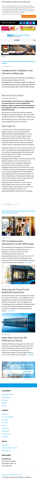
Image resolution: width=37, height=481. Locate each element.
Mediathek (5, 437)
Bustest (4, 425)
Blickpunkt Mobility (8, 394)
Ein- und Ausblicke (7, 417)
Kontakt (4, 403)
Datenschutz (13, 475)
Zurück (16, 204)
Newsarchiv (5, 400)
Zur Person (5, 420)
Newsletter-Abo (6, 451)
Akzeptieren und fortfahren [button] (28, 16)
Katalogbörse (6, 397)
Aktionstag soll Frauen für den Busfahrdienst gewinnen (15, 291)
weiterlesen (29, 262)
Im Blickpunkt (6, 434)
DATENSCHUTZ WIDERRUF (27, 375)
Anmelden (27, 372)
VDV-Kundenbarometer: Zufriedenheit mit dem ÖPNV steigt (17, 242)
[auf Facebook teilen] (2, 204)
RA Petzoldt (5, 431)
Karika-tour (5, 428)
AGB (20, 475)
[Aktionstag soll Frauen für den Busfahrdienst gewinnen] (18, 274)
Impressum (5, 475)
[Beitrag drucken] (11, 204)
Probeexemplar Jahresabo (10, 448)
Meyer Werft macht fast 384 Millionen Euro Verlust (14, 339)
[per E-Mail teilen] (8, 204)
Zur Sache (5, 422)
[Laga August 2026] (18, 28)
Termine (4, 406)
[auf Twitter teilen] (4, 204)
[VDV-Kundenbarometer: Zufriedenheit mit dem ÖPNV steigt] (18, 226)
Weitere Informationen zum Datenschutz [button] (12, 14)
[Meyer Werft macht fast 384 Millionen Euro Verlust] (18, 322)
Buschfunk (5, 414)
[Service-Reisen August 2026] (18, 50)
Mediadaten (5, 445)
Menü (18, 40)
